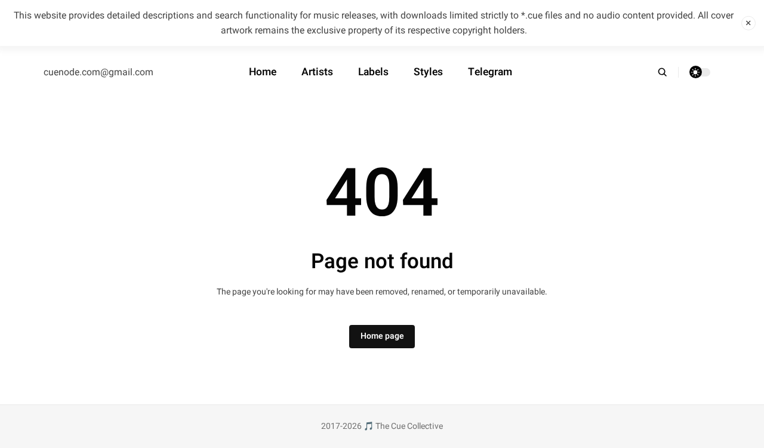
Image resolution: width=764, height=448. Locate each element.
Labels (373, 72)
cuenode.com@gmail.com (98, 72)
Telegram (490, 72)
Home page (382, 336)
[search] (668, 72)
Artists (317, 72)
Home (262, 72)
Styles (428, 72)
